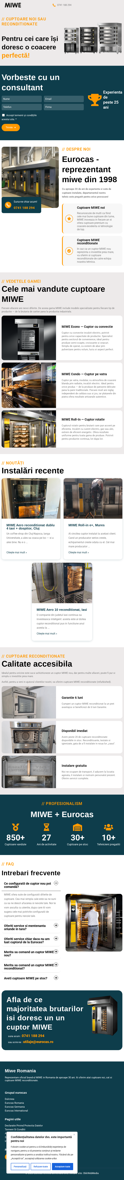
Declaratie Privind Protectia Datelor (24, 1125)
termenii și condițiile (26, 115)
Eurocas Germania (15, 1106)
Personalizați (20, 1166)
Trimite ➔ (11, 127)
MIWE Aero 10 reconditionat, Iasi (62, 609)
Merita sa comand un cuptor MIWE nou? (29, 953)
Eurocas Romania (14, 1102)
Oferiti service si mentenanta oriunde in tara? (25, 927)
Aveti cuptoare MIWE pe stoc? (25, 978)
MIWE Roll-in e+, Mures (86, 525)
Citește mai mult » (16, 552)
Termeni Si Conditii (15, 1129)
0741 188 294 (64, 5)
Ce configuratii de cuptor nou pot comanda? (27, 885)
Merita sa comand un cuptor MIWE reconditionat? (29, 966)
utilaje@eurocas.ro (38, 1042)
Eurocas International (16, 1110)
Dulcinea (9, 1099)
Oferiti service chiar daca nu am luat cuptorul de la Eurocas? (27, 940)
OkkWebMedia (91, 1173)
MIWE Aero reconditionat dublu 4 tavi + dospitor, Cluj (30, 527)
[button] (31, 885)
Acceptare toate (62, 1166)
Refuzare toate (41, 1166)
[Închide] (74, 1134)
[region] (42, 1153)
